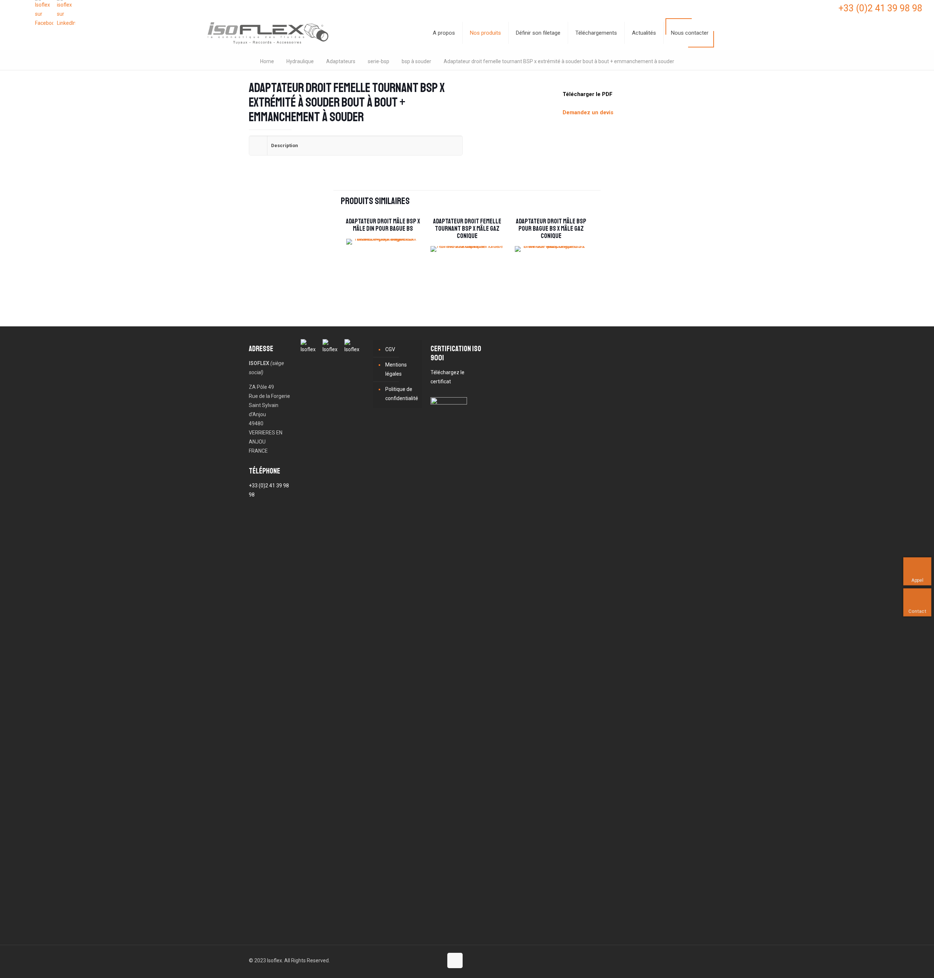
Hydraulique (300, 61)
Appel (917, 580)
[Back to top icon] (455, 960)
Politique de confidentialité (401, 393)
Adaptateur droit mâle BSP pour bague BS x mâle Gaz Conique (551, 228)
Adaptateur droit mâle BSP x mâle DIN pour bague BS (383, 225)
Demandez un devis (588, 112)
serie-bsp (378, 61)
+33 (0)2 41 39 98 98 (880, 8)
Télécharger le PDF (588, 94)
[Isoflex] (268, 32)
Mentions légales (396, 369)
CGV (390, 349)
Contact (917, 611)
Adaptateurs (340, 61)
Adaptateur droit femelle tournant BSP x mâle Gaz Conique (467, 228)
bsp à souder (416, 61)
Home (267, 61)
